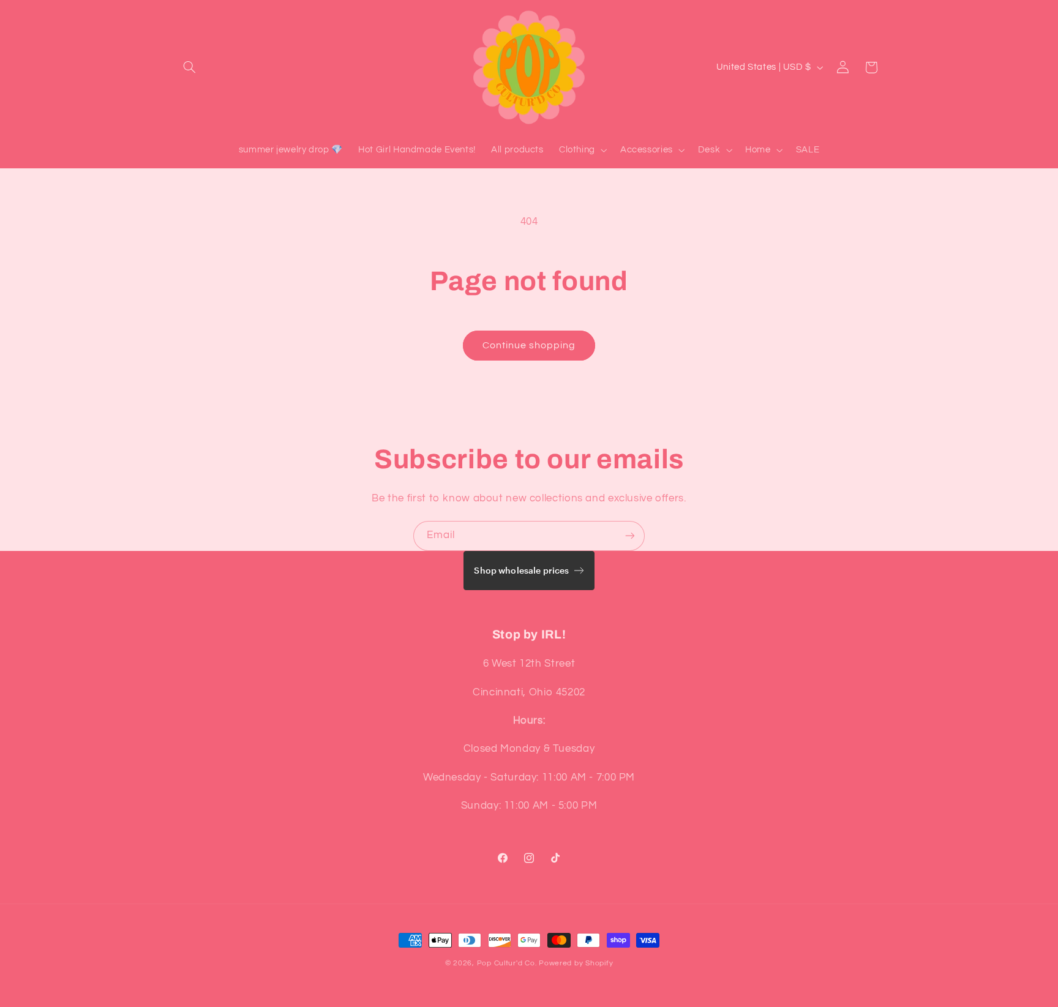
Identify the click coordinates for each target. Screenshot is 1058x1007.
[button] (190, 67)
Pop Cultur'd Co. (507, 963)
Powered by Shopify (576, 963)
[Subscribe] (630, 536)
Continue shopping (529, 345)
